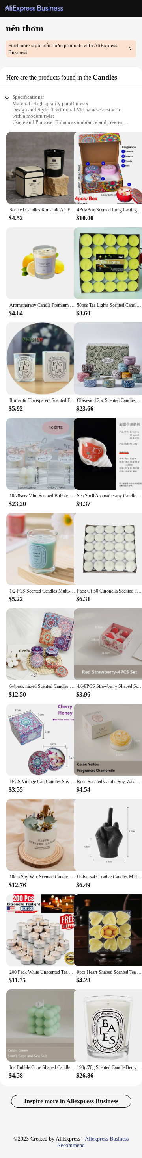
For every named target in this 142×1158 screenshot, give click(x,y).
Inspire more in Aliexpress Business (71, 1101)
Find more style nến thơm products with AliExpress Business (62, 49)
